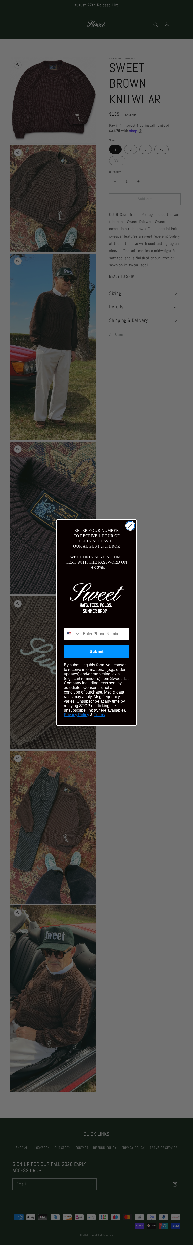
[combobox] (72, 634)
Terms (99, 715)
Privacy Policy (76, 715)
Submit (96, 651)
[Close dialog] (130, 525)
